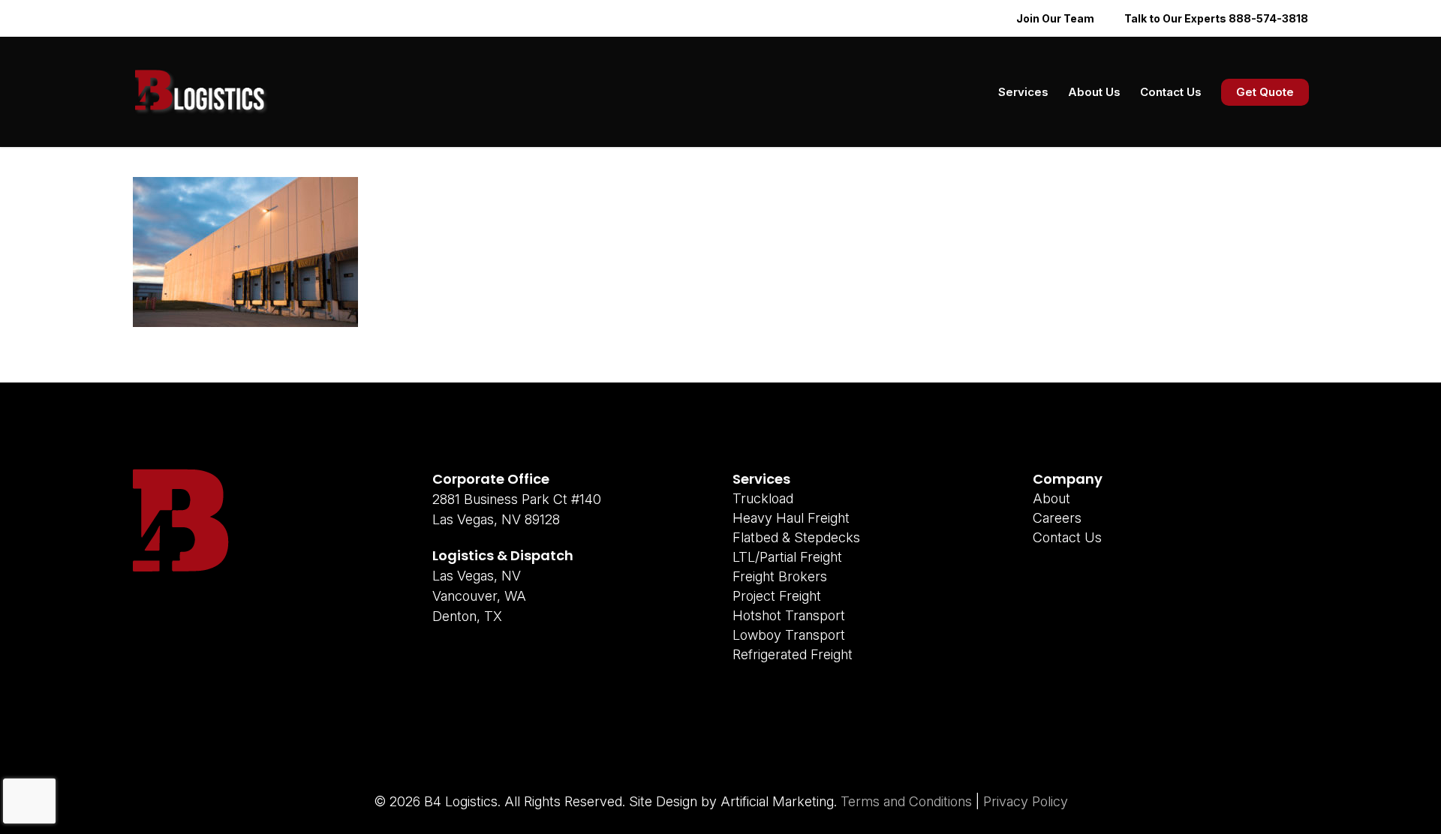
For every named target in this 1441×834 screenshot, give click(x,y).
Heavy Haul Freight (791, 518)
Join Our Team (1055, 18)
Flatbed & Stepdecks (796, 537)
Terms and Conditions (906, 801)
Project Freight (777, 596)
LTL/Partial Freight (787, 557)
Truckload (763, 498)
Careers (1057, 518)
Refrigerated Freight (793, 654)
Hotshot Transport (789, 615)
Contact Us (1067, 537)
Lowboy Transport (789, 635)
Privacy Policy (1025, 801)
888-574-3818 (1268, 18)
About (1051, 498)
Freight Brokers (780, 576)
